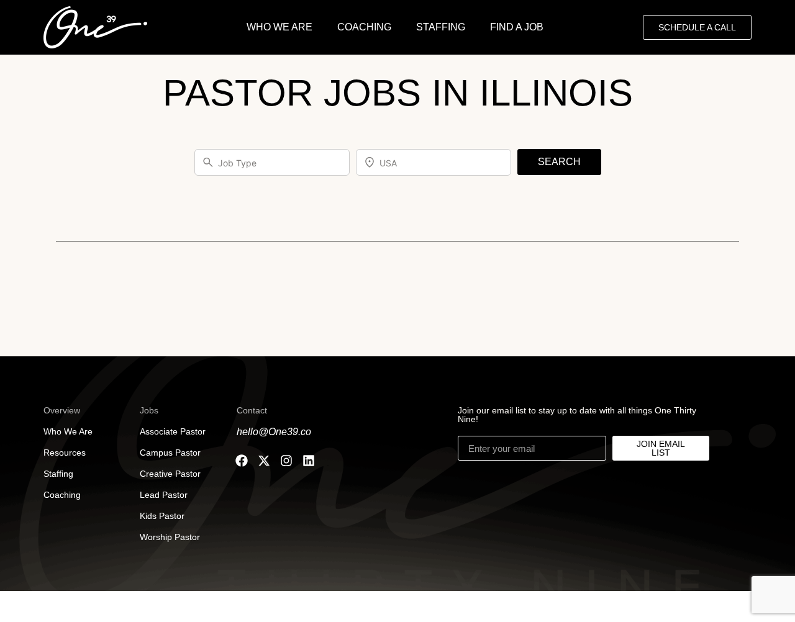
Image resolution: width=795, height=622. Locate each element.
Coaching (62, 495)
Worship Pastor (170, 537)
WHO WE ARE (279, 27)
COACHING (364, 27)
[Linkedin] (309, 460)
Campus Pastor (170, 452)
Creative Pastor (170, 474)
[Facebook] (241, 460)
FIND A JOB (516, 27)
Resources (64, 452)
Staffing (58, 474)
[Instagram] (286, 460)
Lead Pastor (164, 495)
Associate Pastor (173, 431)
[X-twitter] (264, 460)
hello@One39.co (274, 431)
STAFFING (440, 27)
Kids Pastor (162, 516)
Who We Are (68, 431)
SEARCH (559, 161)
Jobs (149, 410)
